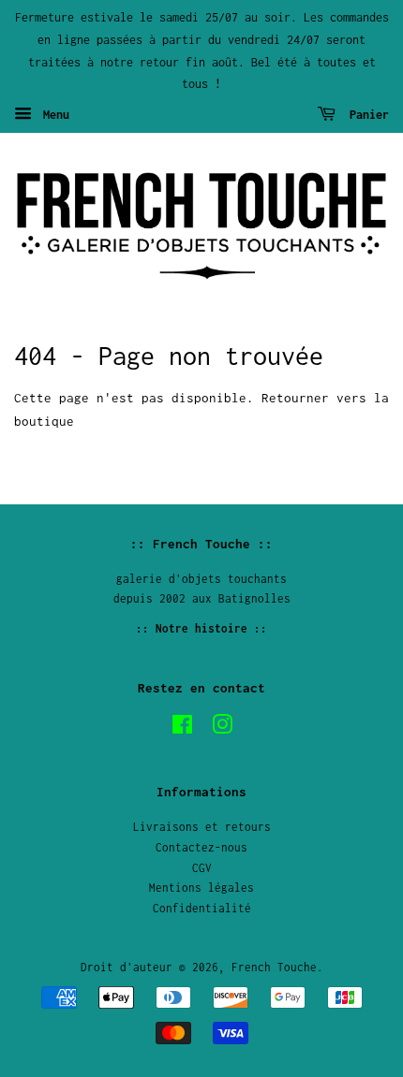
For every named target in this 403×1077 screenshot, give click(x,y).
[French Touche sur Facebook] (182, 728)
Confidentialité (202, 908)
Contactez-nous (201, 847)
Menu (53, 115)
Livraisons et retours (202, 827)
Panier (366, 115)
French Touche (274, 967)
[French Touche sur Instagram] (222, 728)
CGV (202, 868)
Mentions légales (201, 887)
